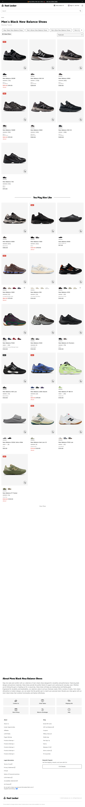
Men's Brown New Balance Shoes (37, 30)
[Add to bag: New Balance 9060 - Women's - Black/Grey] (52, 119)
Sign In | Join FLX (74, 5)
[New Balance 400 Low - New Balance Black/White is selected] (5, 387)
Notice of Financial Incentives (11, 774)
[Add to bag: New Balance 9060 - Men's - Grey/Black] (80, 67)
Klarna (45, 743)
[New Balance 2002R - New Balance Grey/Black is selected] (5, 74)
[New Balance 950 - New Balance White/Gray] (47, 288)
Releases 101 (46, 747)
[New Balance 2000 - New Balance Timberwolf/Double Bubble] (10, 288)
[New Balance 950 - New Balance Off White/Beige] (37, 288)
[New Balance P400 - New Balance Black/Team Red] (19, 339)
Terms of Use (7, 764)
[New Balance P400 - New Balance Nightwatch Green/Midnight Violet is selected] (5, 339)
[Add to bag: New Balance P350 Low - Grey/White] (80, 431)
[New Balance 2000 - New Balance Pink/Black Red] (14, 288)
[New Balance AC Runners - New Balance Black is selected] (60, 339)
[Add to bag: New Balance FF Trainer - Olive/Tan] (24, 482)
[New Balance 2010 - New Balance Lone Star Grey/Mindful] (70, 288)
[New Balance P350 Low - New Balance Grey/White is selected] (60, 438)
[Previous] (3, 1)
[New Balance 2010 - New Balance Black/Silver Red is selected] (60, 288)
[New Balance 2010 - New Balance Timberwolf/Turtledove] (75, 288)
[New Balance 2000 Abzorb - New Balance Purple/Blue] (42, 387)
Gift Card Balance (47, 727)
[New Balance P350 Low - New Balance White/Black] (65, 438)
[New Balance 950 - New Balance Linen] (42, 288)
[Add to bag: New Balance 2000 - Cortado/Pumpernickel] (24, 281)
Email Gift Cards (47, 723)
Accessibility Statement (10, 781)
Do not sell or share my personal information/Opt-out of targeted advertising (18, 787)
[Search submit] (80, 11)
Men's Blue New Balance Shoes (60, 30)
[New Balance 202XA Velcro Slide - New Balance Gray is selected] (5, 438)
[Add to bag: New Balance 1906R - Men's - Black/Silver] (24, 119)
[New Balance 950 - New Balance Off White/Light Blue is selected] (33, 288)
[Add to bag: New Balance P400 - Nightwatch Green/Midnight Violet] (24, 332)
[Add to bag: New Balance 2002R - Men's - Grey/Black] (24, 67)
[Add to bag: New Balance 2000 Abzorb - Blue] (52, 381)
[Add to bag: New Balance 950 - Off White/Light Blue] (52, 281)
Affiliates (6, 730)
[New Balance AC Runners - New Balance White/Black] (65, 339)
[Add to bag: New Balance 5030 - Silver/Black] (52, 332)
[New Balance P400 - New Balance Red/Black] (14, 339)
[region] (42, 2)
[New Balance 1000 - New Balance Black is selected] (33, 237)
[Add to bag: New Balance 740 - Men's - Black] (24, 171)
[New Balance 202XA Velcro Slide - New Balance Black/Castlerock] (10, 438)
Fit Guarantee (46, 753)
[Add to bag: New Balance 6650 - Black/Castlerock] (80, 231)
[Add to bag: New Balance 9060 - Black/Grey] (24, 231)
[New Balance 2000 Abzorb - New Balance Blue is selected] (33, 387)
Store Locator (46, 750)
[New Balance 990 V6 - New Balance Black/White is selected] (33, 74)
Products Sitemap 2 (9, 743)
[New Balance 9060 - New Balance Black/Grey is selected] (33, 126)
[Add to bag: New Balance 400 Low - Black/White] (24, 381)
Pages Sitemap (8, 737)
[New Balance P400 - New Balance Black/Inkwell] (10, 339)
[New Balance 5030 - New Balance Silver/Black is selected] (33, 339)
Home (2, 17)
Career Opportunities (9, 727)
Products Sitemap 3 (9, 747)
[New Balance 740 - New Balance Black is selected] (5, 177)
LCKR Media (7, 733)
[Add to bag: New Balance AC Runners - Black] (80, 332)
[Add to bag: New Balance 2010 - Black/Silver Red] (80, 281)
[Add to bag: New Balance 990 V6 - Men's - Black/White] (52, 67)
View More (42, 506)
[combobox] (41, 11)
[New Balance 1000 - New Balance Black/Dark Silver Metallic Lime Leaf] (37, 237)
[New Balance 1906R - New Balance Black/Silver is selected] (5, 126)
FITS (5, 770)
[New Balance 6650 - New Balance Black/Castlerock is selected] (60, 237)
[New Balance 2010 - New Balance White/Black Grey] (65, 288)
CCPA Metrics (7, 777)
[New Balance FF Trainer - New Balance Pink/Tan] (10, 489)
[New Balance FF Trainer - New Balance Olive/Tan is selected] (5, 489)
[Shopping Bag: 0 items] (82, 5)
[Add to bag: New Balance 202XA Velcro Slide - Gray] (24, 431)
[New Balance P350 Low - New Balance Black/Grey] (70, 438)
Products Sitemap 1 (9, 740)
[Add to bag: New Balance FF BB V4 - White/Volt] (80, 381)
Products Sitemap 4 (9, 750)
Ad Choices (7, 784)
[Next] (82, 1)
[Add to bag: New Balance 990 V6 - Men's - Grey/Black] (80, 119)
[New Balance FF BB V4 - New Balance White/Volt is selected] (60, 387)
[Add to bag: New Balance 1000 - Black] (52, 231)
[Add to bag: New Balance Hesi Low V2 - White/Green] (52, 431)
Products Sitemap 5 (9, 753)
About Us (6, 723)
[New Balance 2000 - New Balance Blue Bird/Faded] (19, 288)
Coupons (45, 730)
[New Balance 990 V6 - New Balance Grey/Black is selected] (60, 126)
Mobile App (46, 737)
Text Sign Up (46, 740)
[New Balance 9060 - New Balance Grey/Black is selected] (60, 74)
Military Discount (47, 733)
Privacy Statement (9, 767)
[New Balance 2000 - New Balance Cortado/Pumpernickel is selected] (5, 288)
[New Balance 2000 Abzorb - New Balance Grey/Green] (37, 387)
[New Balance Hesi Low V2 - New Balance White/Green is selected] (33, 438)
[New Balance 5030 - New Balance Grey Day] (37, 339)
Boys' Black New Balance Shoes (13, 30)
